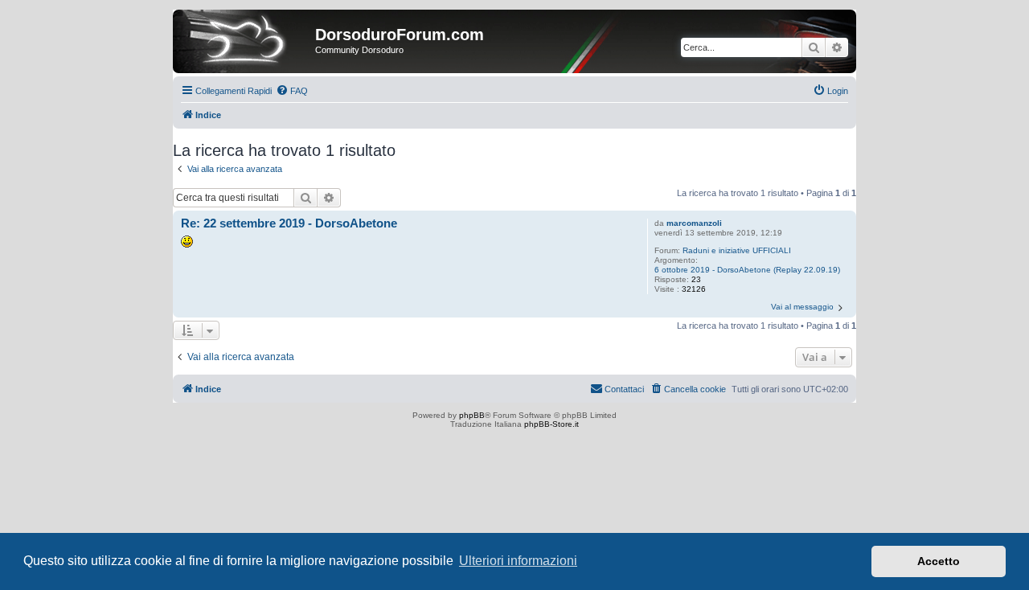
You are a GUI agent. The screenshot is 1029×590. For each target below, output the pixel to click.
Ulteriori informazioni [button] (518, 560)
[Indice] (246, 39)
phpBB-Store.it (551, 424)
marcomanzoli (694, 223)
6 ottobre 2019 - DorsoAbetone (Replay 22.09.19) (747, 269)
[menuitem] (292, 90)
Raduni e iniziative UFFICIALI (737, 250)
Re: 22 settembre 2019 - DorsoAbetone (289, 223)
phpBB (472, 415)
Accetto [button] (938, 561)
